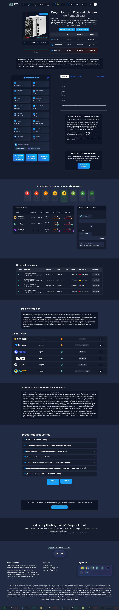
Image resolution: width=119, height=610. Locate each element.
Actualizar (101, 76)
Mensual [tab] (72, 76)
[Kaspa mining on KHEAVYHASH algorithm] (97, 568)
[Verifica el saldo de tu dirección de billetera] (47, 4)
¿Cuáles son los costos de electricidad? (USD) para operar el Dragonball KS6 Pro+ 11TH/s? (55, 468)
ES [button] (84, 4)
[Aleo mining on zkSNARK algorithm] (108, 568)
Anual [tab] (80, 76)
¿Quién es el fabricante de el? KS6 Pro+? (38, 457)
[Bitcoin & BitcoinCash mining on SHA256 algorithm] (82, 568)
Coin (80, 213)
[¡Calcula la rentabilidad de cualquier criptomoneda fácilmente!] (35, 4)
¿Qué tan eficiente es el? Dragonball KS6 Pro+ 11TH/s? (42, 474)
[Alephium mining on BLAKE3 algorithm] (82, 572)
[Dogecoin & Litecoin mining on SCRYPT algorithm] (87, 568)
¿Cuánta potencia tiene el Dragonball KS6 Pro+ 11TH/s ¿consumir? (47, 462)
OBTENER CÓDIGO (84, 165)
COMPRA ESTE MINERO (31, 157)
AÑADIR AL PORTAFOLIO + (53, 482)
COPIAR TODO (44, 157)
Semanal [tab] (64, 76)
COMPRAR (44, 14)
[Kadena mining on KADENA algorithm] (102, 568)
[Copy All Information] (48, 78)
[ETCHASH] (92, 568)
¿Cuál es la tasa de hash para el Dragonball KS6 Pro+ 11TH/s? (45, 451)
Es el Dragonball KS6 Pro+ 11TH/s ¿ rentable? (39, 440)
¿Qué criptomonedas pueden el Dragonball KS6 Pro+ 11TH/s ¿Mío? (47, 445)
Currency (81, 230)
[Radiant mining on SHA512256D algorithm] (87, 572)
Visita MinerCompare (59, 507)
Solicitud (96, 274)
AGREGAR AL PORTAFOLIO (19, 157)
